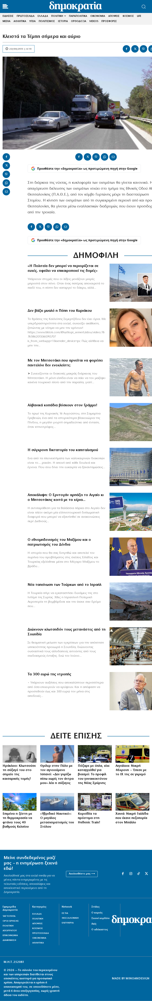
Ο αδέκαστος (99, 929)
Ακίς (93, 924)
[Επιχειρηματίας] (57, 754)
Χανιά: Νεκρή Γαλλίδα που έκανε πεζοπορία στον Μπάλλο (131, 818)
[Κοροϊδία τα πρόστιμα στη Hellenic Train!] (95, 802)
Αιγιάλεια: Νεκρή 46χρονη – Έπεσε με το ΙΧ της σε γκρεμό (130, 770)
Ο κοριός (97, 912)
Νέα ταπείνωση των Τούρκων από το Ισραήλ (64, 585)
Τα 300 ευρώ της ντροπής (49, 674)
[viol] (20, 754)
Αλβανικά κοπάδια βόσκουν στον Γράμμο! (62, 405)
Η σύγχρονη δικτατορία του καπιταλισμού (63, 450)
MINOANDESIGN (137, 978)
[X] (135, 49)
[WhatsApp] (6, 183)
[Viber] (143, 49)
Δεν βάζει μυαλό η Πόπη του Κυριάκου (60, 311)
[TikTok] (138, 874)
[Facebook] (126, 49)
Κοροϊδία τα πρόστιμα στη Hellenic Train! (89, 818)
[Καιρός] (20, 802)
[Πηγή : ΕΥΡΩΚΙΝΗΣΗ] (132, 802)
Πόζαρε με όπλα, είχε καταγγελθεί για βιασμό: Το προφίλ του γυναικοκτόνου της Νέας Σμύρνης (94, 774)
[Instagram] (131, 874)
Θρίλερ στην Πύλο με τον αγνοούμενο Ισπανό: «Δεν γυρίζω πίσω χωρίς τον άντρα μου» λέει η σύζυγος (57, 774)
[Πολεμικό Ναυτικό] (57, 802)
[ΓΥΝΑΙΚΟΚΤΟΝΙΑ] (95, 754)
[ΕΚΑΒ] (132, 754)
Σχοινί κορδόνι (100, 918)
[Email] (6, 191)
